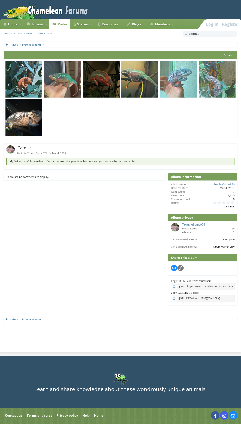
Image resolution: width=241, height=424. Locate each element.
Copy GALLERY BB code (185, 292)
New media (9, 33)
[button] (20, 24)
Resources (110, 24)
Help (86, 415)
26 (233, 228)
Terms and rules (39, 415)
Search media (44, 33)
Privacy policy (67, 415)
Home (12, 24)
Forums (37, 24)
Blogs (136, 24)
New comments (26, 33)
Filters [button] (228, 55)
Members (162, 24)
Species (83, 24)
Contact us (13, 415)
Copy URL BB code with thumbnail (190, 281)
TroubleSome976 (37, 153)
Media (62, 24)
